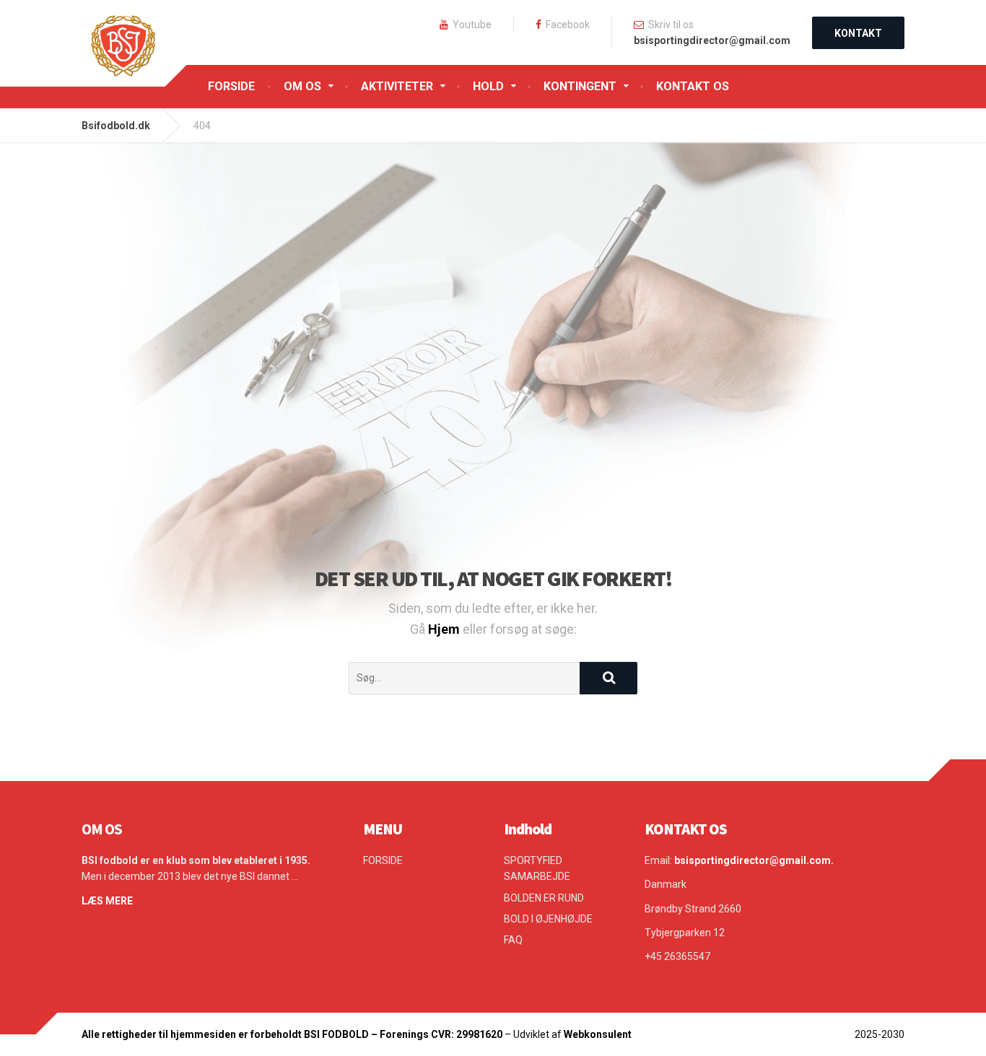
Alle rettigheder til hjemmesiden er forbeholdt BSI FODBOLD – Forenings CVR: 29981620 (293, 1034)
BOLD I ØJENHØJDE (548, 919)
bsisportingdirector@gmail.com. (754, 860)
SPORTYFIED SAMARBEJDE (537, 868)
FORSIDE (231, 86)
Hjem (445, 629)
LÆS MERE (107, 901)
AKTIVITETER (397, 86)
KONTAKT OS (692, 86)
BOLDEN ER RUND (544, 898)
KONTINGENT (580, 86)
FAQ (513, 940)
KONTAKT (858, 33)
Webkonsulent (598, 1034)
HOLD (488, 86)
